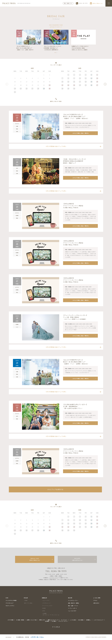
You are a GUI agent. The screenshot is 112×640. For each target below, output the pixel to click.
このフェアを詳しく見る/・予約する (80, 133)
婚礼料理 (70, 597)
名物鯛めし (88, 620)
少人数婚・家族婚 (20, 620)
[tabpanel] (28, 40)
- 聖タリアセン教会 (28, 603)
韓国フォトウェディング (53, 620)
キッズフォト (64, 620)
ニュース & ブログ (72, 610)
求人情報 (54, 621)
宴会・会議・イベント (73, 605)
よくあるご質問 (96, 597)
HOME (7, 597)
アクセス (95, 600)
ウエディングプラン (10, 605)
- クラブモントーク (46, 603)
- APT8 (43, 610)
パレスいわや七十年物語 (11, 600)
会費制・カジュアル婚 (31, 620)
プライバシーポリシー (63, 621)
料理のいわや (42, 620)
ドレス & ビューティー (73, 600)
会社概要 (47, 621)
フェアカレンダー (53, 577)
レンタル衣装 (73, 620)
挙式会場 (26, 597)
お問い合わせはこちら (77, 559)
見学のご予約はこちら (35, 559)
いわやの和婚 (10, 620)
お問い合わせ (96, 603)
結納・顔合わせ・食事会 (73, 603)
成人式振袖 (80, 620)
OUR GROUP (8, 637)
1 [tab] (55, 52)
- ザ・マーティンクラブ (47, 605)
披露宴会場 (44, 597)
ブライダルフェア (9, 603)
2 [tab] (56, 52)
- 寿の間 (43, 608)
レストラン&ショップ (98, 620)
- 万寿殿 (25, 600)
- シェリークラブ (45, 600)
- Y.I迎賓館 (50, 614)
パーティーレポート (72, 608)
